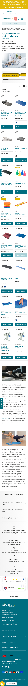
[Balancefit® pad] (21, 303)
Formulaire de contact (8, 620)
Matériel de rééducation (6, 29)
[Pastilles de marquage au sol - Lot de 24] (7, 204)
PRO (15, 18)
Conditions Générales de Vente (15, 679)
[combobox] (14, 23)
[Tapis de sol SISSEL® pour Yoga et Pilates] (7, 235)
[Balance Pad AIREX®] (21, 139)
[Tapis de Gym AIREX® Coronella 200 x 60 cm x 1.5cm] (7, 103)
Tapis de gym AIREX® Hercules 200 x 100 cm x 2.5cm (20, 247)
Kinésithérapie (17, 28)
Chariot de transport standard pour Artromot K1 (5, 348)
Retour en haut (14, 596)
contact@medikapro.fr (8, 617)
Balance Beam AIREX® (19, 277)
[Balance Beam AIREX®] (21, 267)
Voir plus (4, 50)
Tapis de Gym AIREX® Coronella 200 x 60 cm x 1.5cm (6, 114)
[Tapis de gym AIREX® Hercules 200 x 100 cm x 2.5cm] (21, 235)
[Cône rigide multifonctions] (21, 172)
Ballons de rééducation (10, 75)
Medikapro (7, 679)
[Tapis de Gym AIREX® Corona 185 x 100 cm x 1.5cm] (21, 103)
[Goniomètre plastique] (7, 139)
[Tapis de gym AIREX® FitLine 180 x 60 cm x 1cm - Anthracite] (7, 172)
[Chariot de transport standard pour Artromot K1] (7, 336)
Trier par (4, 89)
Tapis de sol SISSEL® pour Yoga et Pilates (6, 247)
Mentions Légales (23, 679)
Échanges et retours (5, 682)
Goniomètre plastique (4, 149)
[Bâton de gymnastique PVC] (21, 204)
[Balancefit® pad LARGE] (7, 303)
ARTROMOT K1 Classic (19, 347)
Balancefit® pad (20, 313)
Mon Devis (1, 172)
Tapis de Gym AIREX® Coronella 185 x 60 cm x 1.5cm (7, 278)
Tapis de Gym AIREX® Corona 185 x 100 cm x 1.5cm (20, 114)
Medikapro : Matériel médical (7, 28)
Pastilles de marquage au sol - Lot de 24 (6, 215)
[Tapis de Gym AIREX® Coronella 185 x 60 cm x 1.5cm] (7, 267)
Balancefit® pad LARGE (6, 313)
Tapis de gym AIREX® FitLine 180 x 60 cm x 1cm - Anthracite (6, 183)
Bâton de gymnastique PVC (20, 214)
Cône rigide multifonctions (20, 182)
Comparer (19, 86)
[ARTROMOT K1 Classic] (21, 336)
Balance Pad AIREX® (21, 148)
